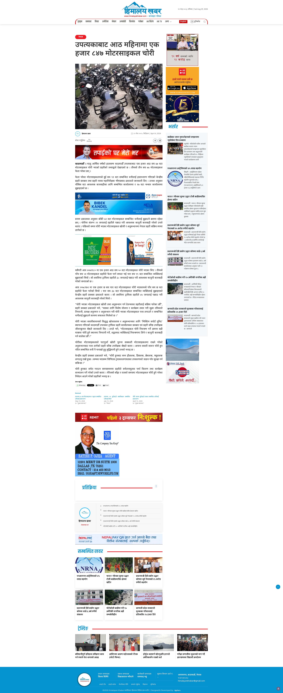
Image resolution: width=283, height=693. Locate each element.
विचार (97, 21)
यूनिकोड (153, 684)
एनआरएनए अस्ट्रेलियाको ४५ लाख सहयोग (115, 506)
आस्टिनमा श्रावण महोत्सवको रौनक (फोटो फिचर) (123, 655)
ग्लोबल (140, 21)
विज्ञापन (145, 684)
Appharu (177, 690)
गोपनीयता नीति (123, 684)
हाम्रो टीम (102, 684)
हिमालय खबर (86, 133)
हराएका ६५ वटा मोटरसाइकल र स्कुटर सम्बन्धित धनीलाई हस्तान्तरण (88, 397)
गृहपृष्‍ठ (79, 21)
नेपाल (114, 21)
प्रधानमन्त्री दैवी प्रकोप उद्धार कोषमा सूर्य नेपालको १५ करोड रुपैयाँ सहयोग (124, 516)
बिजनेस (132, 21)
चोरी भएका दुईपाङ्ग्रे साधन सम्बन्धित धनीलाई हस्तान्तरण (146, 397)
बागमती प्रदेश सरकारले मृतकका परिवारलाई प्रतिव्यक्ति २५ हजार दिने (146, 611)
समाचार (88, 21)
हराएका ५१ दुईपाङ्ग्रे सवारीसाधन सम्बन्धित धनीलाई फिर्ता (117, 397)
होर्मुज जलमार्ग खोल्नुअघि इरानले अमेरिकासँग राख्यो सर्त (156, 655)
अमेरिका (105, 21)
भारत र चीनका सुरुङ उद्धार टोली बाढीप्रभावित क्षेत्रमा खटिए (120, 511)
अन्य (167, 21)
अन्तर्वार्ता (123, 21)
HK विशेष (150, 21)
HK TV (159, 21)
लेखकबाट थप (85, 525)
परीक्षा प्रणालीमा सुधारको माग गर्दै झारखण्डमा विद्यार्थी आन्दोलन (191, 655)
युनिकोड (197, 21)
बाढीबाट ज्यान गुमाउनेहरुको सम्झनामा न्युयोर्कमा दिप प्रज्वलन (183, 138)
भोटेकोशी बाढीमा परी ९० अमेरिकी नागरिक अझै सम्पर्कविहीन (120, 526)
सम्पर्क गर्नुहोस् (135, 684)
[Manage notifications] (278, 688)
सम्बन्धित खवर (90, 551)
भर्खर (173, 127)
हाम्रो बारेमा (112, 684)
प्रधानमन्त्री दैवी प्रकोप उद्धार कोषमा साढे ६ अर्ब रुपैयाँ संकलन (121, 521)
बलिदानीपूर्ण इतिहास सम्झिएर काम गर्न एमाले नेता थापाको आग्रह (89, 655)
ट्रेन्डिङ (83, 629)
